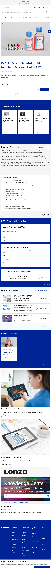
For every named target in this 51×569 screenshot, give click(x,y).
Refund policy (25, 559)
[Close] (49, 561)
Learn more (8, 516)
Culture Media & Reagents (14, 546)
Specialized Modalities (32, 3)
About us (44, 534)
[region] (25, 564)
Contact (18, 559)
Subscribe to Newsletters (35, 535)
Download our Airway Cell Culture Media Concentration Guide (17, 208)
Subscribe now (8, 415)
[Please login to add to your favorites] (3, 23)
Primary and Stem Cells (16, 17)
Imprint (31, 559)
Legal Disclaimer (5, 559)
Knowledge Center (34, 548)
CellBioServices (15, 540)
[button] (49, 31)
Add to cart (44, 89)
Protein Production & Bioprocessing (25, 549)
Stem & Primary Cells (14, 534)
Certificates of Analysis (35, 542)
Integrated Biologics (19, 3)
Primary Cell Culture (24, 534)
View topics (8, 464)
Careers (44, 544)
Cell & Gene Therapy (24, 541)
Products (7, 17)
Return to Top (47, 214)
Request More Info (42, 147)
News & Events (44, 539)
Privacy (12, 559)
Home (2, 17)
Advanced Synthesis (25, 3)
